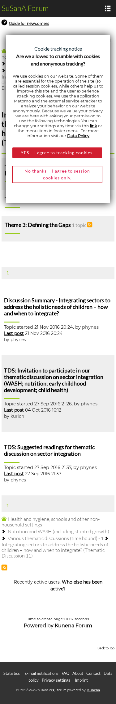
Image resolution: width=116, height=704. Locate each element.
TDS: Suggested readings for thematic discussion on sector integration (49, 450)
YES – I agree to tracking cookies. (57, 152)
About (77, 673)
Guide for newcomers (29, 23)
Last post (14, 333)
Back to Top (105, 648)
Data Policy (78, 135)
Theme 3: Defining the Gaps (38, 225)
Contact (93, 673)
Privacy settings (56, 680)
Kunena (93, 690)
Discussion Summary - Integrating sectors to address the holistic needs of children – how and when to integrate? (57, 307)
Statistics (11, 673)
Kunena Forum (73, 626)
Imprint (81, 680)
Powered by (39, 626)
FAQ (65, 673)
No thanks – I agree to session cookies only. (57, 174)
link (93, 126)
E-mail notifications (41, 673)
